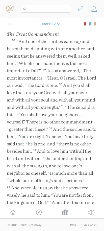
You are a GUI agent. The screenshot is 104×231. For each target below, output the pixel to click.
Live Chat (90, 224)
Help (73, 224)
